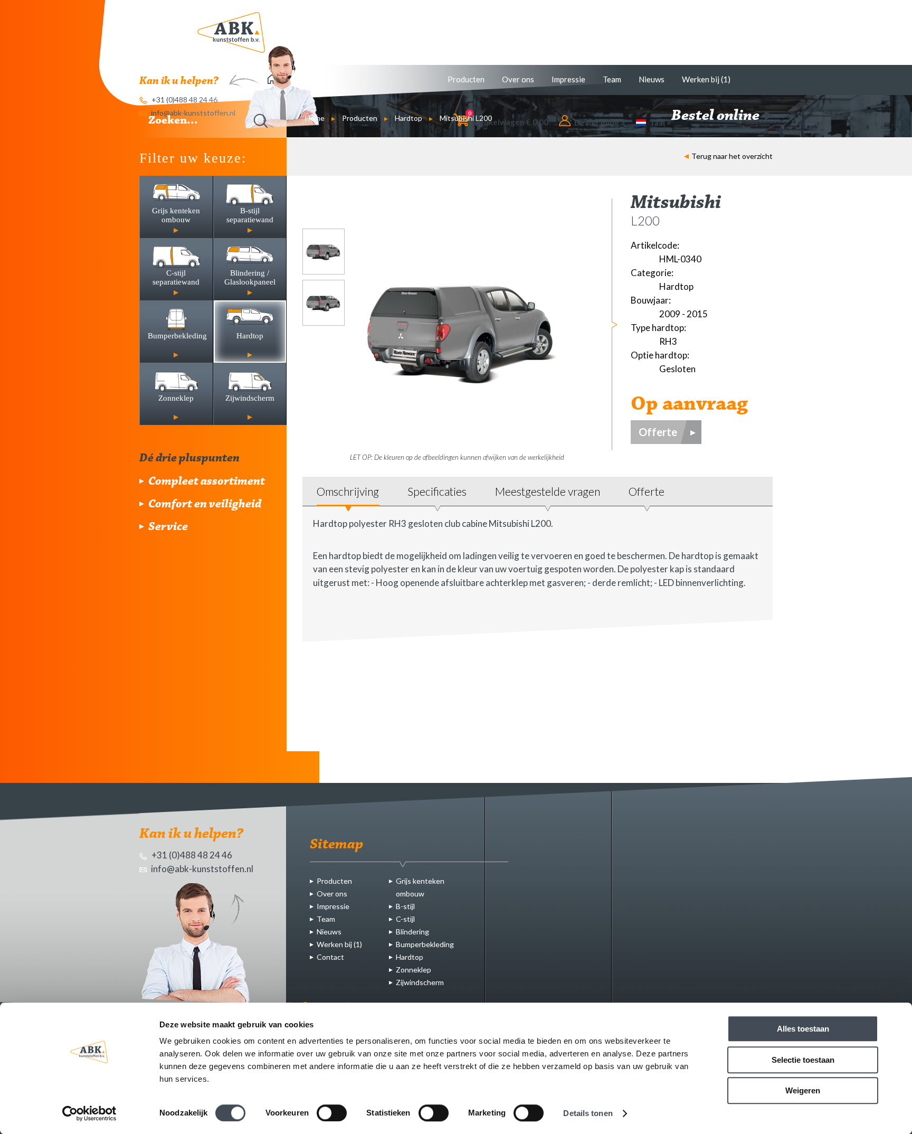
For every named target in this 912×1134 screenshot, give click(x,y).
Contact (330, 956)
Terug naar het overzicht (732, 156)
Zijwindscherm (420, 982)
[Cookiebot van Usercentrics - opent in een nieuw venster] (89, 1113)
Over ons (518, 79)
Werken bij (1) (706, 79)
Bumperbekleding (425, 944)
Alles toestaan (803, 1028)
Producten (466, 79)
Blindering (412, 931)
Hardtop (408, 118)
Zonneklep (413, 969)
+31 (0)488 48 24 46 (191, 855)
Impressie (568, 79)
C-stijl (405, 918)
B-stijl (405, 906)
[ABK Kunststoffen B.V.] (231, 32)
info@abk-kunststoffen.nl (201, 868)
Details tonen (587, 1113)
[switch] (332, 1112)
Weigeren (802, 1090)
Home (315, 118)
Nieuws (651, 79)
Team (612, 79)
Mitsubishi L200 (466, 118)
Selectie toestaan (803, 1059)
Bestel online (716, 116)
